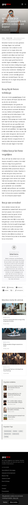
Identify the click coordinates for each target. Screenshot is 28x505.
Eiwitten (15, 431)
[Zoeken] (25, 4)
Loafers (20, 431)
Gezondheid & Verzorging (8, 470)
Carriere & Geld (6, 478)
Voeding (6, 436)
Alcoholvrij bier (7, 431)
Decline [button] (5, 502)
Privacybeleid (5, 491)
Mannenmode (7, 434)
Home (3, 38)
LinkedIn (6, 290)
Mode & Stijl (9, 38)
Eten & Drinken (6, 481)
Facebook (20, 287)
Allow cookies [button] (13, 502)
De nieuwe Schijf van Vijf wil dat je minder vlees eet (15, 386)
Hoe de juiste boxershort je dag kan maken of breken (15, 409)
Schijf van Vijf (16, 434)
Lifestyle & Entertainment (8, 473)
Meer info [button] (15, 498)
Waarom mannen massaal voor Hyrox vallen (16, 416)
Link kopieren (20, 290)
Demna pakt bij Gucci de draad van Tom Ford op (14, 394)
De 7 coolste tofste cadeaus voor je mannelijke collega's (14, 401)
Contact (4, 488)
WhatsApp (11, 287)
